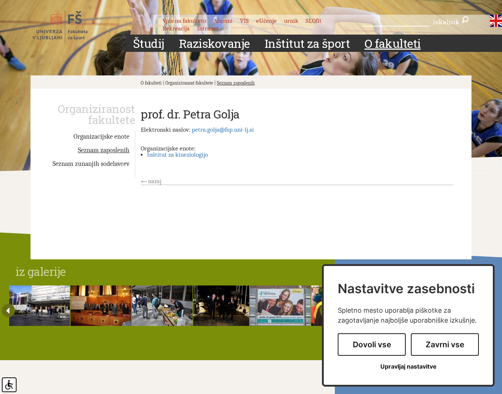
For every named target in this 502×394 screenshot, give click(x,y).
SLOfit (314, 20)
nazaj (154, 181)
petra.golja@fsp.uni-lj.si (223, 129)
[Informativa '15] (280, 305)
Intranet (208, 28)
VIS (244, 20)
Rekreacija (176, 28)
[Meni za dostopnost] (9, 385)
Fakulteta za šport (68, 26)
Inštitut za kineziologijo (177, 154)
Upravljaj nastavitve (408, 366)
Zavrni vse (445, 344)
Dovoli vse (372, 344)
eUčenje (266, 20)
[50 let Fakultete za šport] (221, 305)
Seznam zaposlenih (236, 83)
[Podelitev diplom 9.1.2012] (101, 305)
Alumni (223, 20)
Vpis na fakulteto (184, 20)
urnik (291, 20)
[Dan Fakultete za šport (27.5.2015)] (162, 305)
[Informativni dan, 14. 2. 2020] (39, 305)
